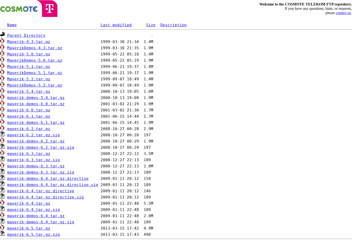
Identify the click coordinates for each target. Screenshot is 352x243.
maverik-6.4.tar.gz (28, 203)
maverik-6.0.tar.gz (28, 110)
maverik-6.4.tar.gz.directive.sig (45, 197)
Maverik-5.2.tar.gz (28, 79)
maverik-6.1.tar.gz (28, 116)
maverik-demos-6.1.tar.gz (36, 122)
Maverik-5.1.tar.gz (28, 66)
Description (173, 25)
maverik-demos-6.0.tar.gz (36, 104)
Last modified (116, 25)
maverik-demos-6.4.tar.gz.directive (48, 178)
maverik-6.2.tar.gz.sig (33, 135)
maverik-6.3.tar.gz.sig (33, 160)
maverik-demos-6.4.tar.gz (36, 216)
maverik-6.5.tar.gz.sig (33, 234)
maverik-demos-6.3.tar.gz (36, 166)
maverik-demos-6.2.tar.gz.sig (40, 147)
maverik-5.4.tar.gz (28, 91)
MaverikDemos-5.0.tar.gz (34, 60)
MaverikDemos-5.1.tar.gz (34, 73)
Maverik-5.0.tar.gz (28, 54)
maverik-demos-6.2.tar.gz (36, 141)
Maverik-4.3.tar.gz (28, 41)
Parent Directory (26, 35)
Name (12, 25)
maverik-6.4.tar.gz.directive (40, 191)
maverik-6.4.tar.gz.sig (33, 209)
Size (151, 25)
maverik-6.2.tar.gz (28, 129)
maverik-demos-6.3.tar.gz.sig (40, 172)
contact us (343, 13)
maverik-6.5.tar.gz (28, 228)
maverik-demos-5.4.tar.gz (36, 97)
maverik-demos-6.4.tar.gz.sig (40, 222)
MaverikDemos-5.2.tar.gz (34, 85)
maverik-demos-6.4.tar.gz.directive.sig (52, 184)
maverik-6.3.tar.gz (28, 153)
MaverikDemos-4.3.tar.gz (34, 48)
